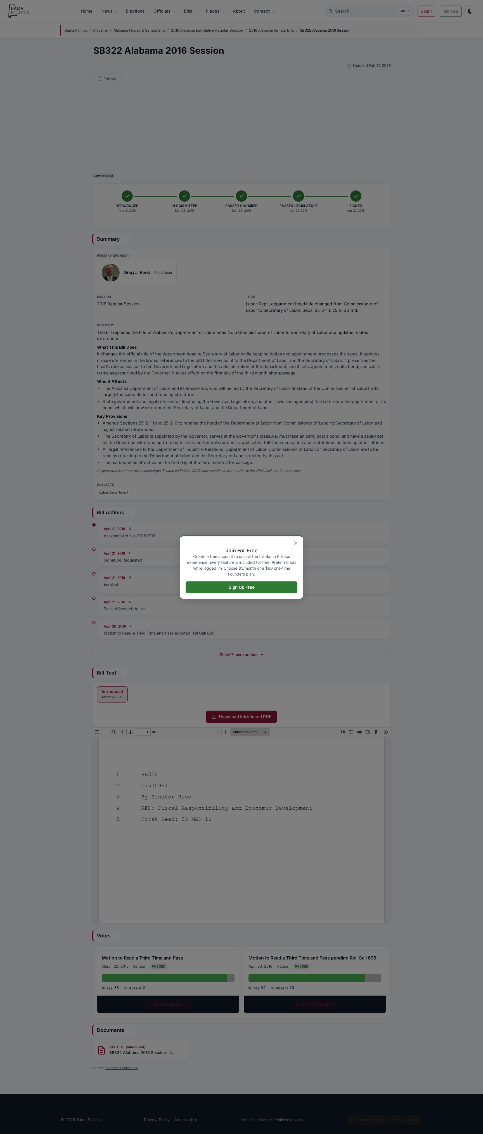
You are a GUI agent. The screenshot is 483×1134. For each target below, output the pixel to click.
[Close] (295, 543)
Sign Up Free (242, 587)
